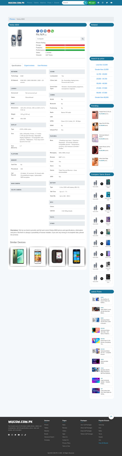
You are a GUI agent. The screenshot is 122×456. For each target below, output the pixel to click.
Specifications (16, 65)
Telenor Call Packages (87, 434)
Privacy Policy (66, 443)
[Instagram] (11, 435)
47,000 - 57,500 (101, 88)
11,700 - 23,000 (102, 74)
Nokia (100, 431)
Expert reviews (29, 65)
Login (93, 3)
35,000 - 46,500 (101, 83)
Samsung (101, 425)
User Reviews (42, 65)
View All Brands (103, 443)
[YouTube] (18, 435)
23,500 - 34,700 (101, 79)
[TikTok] (24, 435)
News (63, 425)
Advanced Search (49, 437)
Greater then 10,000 (101, 69)
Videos (64, 431)
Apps (63, 434)
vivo (100, 440)
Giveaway (47, 440)
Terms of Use (66, 446)
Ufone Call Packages (86, 428)
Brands (56, 3)
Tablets (36, 3)
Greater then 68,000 (101, 97)
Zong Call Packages (86, 431)
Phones (29, 3)
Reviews (64, 428)
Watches (43, 3)
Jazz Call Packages (86, 425)
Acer (100, 428)
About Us (65, 437)
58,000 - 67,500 (101, 93)
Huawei (101, 437)
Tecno (100, 434)
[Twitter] (14, 435)
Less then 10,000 (102, 65)
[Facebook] (9, 435)
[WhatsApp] (21, 435)
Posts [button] (49, 3)
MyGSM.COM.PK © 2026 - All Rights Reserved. (61, 453)
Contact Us (65, 440)
